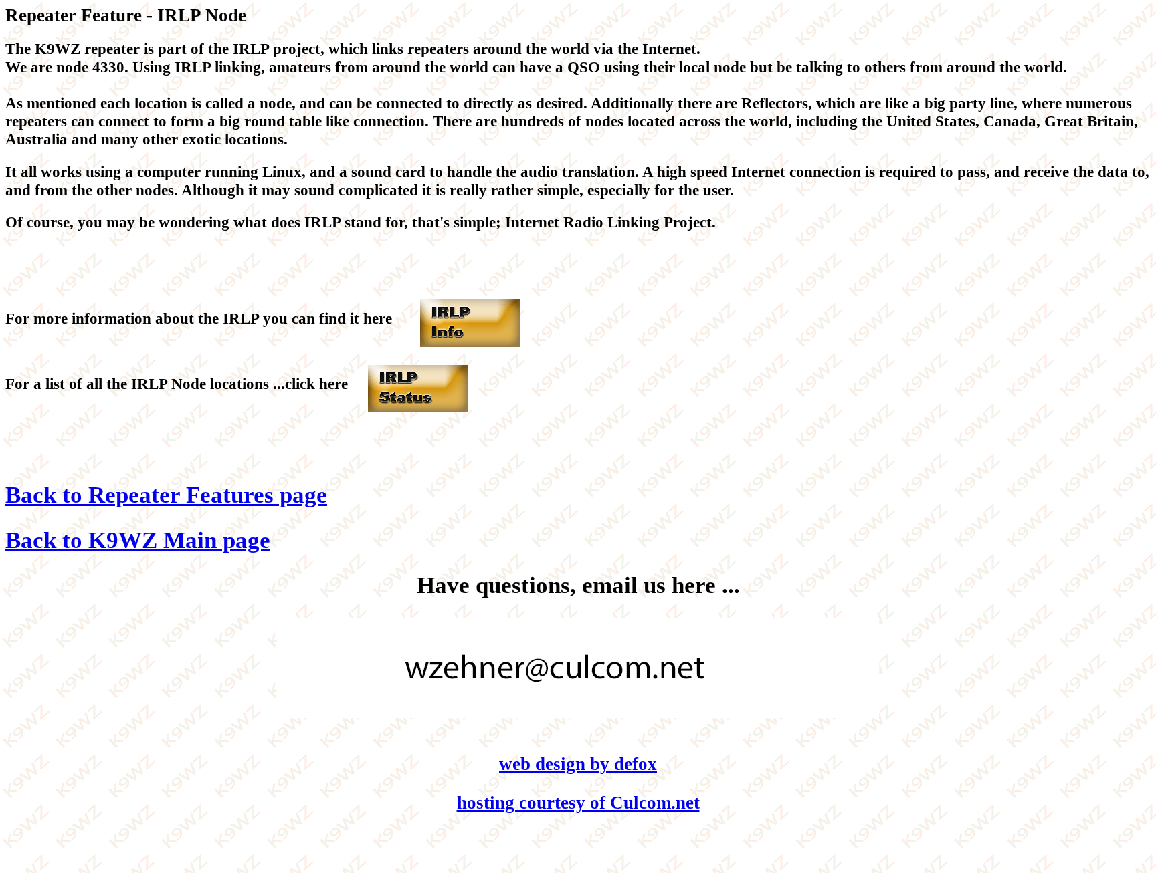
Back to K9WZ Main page (137, 540)
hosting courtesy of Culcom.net (578, 803)
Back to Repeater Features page (166, 494)
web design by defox (578, 764)
